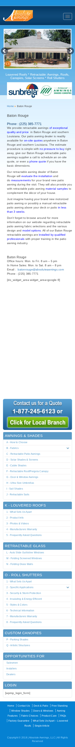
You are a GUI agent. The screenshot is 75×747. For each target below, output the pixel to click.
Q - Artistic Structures (18, 645)
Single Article (42, 725)
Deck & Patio (41, 705)
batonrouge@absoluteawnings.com (41, 269)
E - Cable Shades (16, 465)
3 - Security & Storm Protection (23, 593)
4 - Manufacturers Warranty (21, 529)
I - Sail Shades (14, 488)
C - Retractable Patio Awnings (23, 454)
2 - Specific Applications (19, 587)
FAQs (63, 715)
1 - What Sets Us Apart (19, 512)
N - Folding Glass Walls (19, 564)
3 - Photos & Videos (17, 523)
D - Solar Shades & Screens (22, 459)
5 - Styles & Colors (16, 604)
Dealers (10, 674)
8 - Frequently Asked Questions (24, 622)
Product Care (49, 715)
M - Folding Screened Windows (24, 558)
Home (10, 106)
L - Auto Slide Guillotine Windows (25, 552)
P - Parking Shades (17, 639)
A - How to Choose (16, 442)
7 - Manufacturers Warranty (21, 616)
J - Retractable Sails (17, 494)
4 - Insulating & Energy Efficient (24, 599)
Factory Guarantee (18, 720)
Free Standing (60, 705)
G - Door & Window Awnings (22, 477)
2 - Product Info (15, 517)
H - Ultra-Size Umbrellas (20, 483)
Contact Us (24, 705)
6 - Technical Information (20, 610)
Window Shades (20, 710)
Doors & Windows (43, 710)
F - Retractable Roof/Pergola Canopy (27, 471)
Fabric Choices (29, 715)
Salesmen (12, 662)
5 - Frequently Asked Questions (24, 535)
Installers (11, 668)
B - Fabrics (12, 448)
